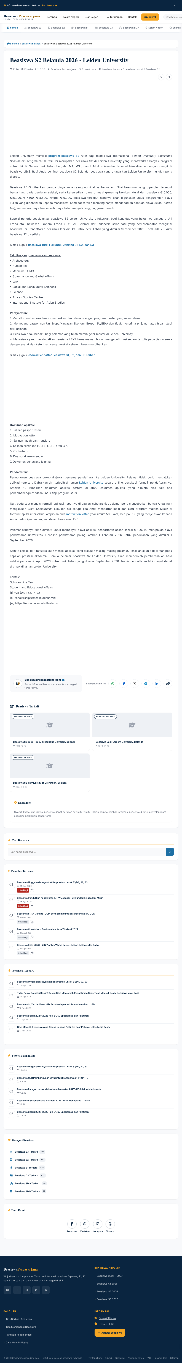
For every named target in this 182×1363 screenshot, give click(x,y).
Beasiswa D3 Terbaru (29, 1175)
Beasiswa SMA (131, 27)
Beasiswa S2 (58, 27)
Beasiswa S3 (34, 27)
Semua (14, 27)
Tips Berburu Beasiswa (19, 1319)
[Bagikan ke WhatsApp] (112, 683)
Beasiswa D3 (106, 27)
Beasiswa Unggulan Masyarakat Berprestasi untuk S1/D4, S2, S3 (52, 882)
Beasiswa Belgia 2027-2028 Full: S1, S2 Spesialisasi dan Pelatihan (53, 1015)
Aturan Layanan (136, 1358)
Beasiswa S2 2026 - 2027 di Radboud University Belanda (44, 741)
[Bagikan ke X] (134, 683)
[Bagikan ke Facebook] (123, 683)
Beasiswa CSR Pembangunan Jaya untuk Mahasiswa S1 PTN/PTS (52, 1077)
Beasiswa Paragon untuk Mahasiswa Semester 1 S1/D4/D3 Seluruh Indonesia (59, 1089)
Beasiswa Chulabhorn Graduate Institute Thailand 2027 (47, 929)
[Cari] (170, 852)
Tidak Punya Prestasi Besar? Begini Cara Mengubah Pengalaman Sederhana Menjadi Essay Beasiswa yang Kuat (78, 993)
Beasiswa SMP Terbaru (30, 1191)
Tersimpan (116, 16)
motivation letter (77, 514)
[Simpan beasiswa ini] (161, 77)
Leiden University (91, 482)
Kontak (132, 16)
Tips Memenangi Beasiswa (21, 1326)
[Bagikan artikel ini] (169, 77)
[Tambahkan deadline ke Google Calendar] (32, 890)
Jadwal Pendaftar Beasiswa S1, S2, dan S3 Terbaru (62, 355)
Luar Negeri (91, 16)
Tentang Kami (95, 1358)
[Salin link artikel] (168, 683)
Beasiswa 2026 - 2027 (110, 1275)
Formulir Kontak (107, 1318)
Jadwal (151, 16)
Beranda (52, 16)
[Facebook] (17, 1290)
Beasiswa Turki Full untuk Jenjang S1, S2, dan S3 (61, 245)
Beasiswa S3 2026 (107, 1299)
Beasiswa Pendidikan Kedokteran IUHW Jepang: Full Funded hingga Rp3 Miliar (60, 897)
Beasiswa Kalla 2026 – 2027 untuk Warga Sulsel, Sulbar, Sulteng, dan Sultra (58, 945)
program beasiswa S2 (63, 155)
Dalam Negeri (71, 16)
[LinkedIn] (36, 1290)
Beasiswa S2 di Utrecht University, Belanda (119, 741)
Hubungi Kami (160, 1358)
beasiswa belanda (31, 43)
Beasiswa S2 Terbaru (29, 1159)
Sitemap (174, 1358)
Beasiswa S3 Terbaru (29, 1151)
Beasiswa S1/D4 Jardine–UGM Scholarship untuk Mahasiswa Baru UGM (56, 913)
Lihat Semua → (49, 5)
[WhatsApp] (27, 1290)
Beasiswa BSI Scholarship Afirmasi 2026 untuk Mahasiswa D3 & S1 (53, 1100)
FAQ (149, 1358)
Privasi (108, 1358)
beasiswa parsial (134, 69)
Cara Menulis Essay (17, 1342)
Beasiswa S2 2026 (107, 1291)
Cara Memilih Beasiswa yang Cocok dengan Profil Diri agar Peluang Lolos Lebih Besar (63, 1027)
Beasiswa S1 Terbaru (29, 1167)
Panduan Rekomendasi (19, 1334)
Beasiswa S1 (82, 27)
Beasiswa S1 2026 (107, 1283)
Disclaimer (120, 1358)
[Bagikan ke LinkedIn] (156, 683)
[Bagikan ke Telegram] (145, 683)
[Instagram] (7, 1290)
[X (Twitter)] (46, 1290)
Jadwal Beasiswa (111, 1332)
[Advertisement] (91, 118)
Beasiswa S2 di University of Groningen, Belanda (39, 782)
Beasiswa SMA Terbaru (30, 1183)
